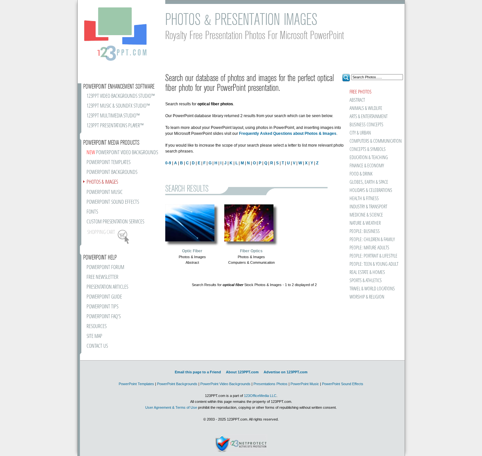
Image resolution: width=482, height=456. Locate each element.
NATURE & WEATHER (365, 223)
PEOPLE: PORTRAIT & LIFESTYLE (373, 256)
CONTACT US (97, 346)
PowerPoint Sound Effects (342, 384)
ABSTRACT (357, 100)
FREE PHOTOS (361, 92)
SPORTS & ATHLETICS (366, 280)
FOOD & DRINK (361, 174)
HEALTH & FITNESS (364, 198)
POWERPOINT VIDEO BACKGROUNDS (122, 153)
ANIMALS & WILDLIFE (366, 108)
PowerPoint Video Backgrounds (225, 384)
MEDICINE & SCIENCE (366, 215)
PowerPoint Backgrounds (177, 384)
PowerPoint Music (305, 384)
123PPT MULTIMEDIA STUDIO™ (113, 116)
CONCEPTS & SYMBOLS (368, 149)
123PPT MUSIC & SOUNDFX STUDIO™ (118, 106)
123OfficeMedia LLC (260, 396)
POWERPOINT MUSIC (105, 192)
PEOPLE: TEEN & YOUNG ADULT (374, 264)
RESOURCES (97, 326)
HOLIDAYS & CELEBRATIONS (371, 190)
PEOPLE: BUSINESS (365, 231)
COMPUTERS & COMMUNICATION (375, 141)
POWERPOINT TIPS (102, 307)
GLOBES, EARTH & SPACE (369, 182)
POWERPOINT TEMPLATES (109, 162)
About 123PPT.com (242, 372)
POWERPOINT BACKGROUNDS (112, 172)
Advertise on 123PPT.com (286, 372)
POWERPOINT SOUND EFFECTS (113, 202)
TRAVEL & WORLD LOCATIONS (372, 289)
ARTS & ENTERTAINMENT (369, 116)
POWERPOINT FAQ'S (104, 317)
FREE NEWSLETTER (102, 277)
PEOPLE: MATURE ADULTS (369, 248)
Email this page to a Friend (198, 372)
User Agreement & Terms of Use (171, 407)
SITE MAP (94, 336)
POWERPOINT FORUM (105, 267)
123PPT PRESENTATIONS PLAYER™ (115, 126)
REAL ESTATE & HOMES (367, 272)
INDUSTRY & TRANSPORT (368, 207)
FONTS (92, 212)
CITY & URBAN (360, 133)
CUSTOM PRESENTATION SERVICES (115, 222)
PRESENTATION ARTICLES (107, 287)
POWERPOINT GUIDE (104, 297)
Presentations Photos (270, 384)
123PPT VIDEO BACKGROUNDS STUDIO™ (121, 96)
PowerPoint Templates (136, 384)
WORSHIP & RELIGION (367, 297)
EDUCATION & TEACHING (369, 157)
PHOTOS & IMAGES (102, 182)
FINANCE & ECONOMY (367, 166)
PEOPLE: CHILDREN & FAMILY (372, 239)
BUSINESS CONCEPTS (366, 125)
